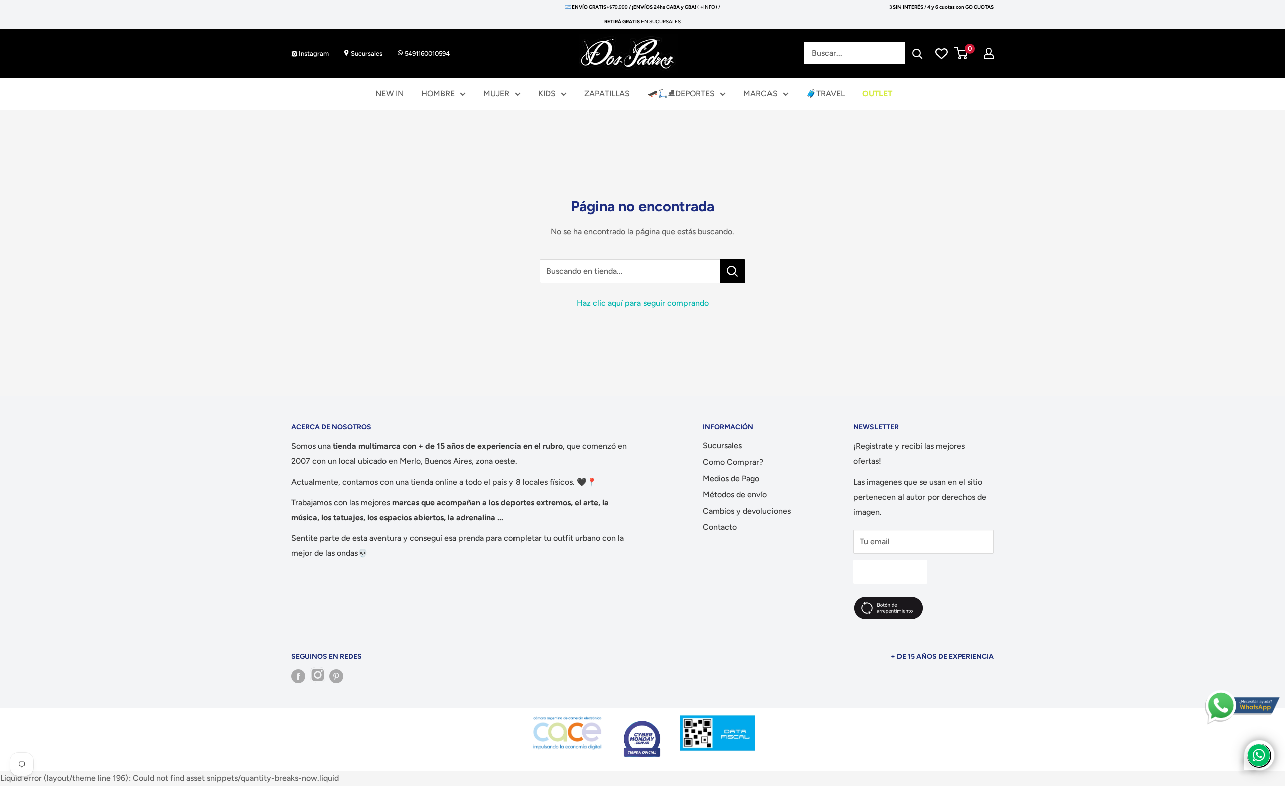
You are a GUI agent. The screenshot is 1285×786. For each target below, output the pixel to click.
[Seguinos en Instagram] (317, 676)
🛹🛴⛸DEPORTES (681, 93)
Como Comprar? (733, 462)
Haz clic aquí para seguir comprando (643, 303)
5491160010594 (426, 53)
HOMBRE (438, 93)
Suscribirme (890, 571)
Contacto (720, 527)
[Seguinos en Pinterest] (336, 676)
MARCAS (760, 93)
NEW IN (389, 93)
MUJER (496, 93)
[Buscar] (917, 53)
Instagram (313, 53)
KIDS (547, 93)
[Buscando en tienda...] (732, 271)
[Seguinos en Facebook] (298, 676)
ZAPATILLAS (607, 93)
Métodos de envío (735, 494)
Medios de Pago (731, 478)
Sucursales (365, 53)
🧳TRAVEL (825, 93)
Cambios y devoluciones (747, 511)
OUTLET (877, 93)
